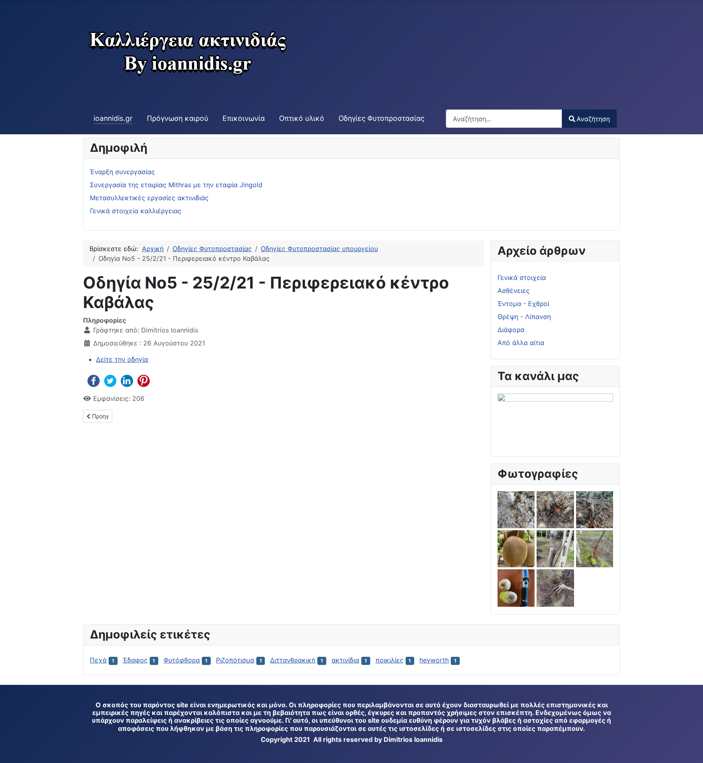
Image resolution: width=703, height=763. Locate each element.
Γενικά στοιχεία (522, 277)
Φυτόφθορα (182, 660)
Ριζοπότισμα (235, 660)
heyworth (434, 660)
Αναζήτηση (593, 119)
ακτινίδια (345, 660)
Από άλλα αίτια (521, 343)
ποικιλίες (390, 660)
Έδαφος (135, 660)
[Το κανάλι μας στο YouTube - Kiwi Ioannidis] (555, 418)
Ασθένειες (514, 290)
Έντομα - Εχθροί (523, 304)
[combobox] (504, 118)
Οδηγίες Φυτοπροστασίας (381, 118)
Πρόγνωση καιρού (177, 118)
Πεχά (98, 660)
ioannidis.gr (113, 118)
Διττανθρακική (292, 660)
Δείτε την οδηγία (122, 359)
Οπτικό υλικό (301, 118)
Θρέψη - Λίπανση (524, 317)
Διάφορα (511, 330)
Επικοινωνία (244, 118)
